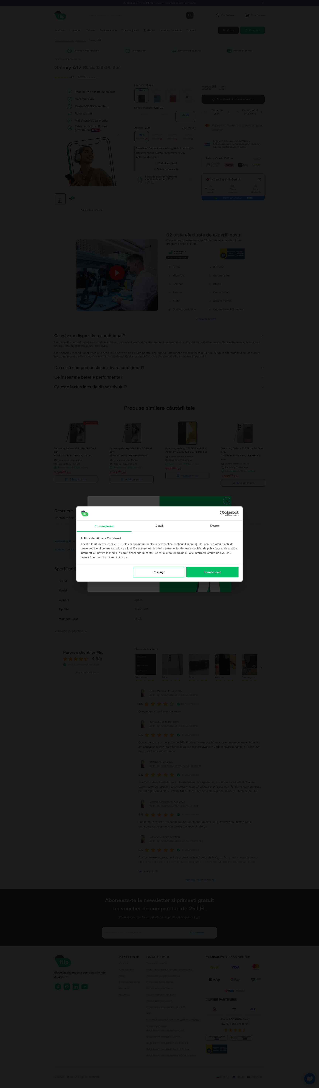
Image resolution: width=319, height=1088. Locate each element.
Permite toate (212, 571)
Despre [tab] (215, 525)
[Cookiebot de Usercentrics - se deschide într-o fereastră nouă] (222, 513)
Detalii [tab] (159, 525)
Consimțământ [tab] (104, 526)
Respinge (159, 571)
